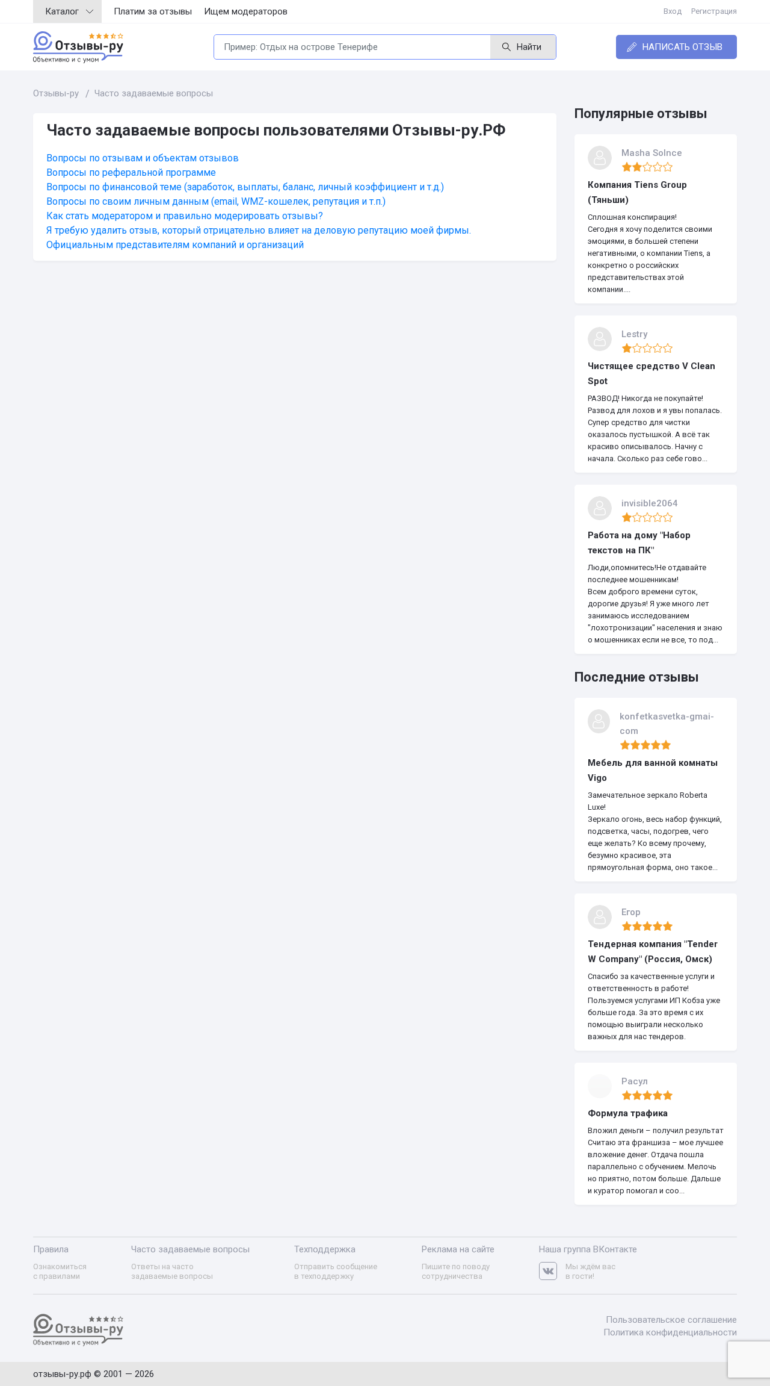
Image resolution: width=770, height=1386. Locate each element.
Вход (673, 11)
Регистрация (714, 11)
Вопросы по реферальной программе (131, 172)
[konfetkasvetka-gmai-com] (599, 721)
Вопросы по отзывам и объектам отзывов (142, 158)
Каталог (62, 11)
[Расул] (600, 1086)
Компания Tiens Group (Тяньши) (637, 192)
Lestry (634, 334)
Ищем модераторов (246, 11)
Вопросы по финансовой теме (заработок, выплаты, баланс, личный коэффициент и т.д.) (245, 187)
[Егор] (600, 917)
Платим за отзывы (153, 11)
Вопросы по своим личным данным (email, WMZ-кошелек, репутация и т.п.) (216, 201)
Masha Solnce (651, 153)
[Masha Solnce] (600, 158)
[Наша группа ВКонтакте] (552, 1271)
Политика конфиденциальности (670, 1332)
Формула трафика (628, 1113)
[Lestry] (600, 339)
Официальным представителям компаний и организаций (175, 244)
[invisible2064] (600, 508)
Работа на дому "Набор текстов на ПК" (639, 543)
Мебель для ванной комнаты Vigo (653, 770)
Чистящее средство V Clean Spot (651, 374)
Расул (634, 1081)
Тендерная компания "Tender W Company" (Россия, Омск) (653, 952)
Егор (631, 912)
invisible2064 (649, 503)
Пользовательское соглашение (671, 1319)
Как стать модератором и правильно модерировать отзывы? (184, 216)
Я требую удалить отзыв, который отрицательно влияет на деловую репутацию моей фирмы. (258, 230)
